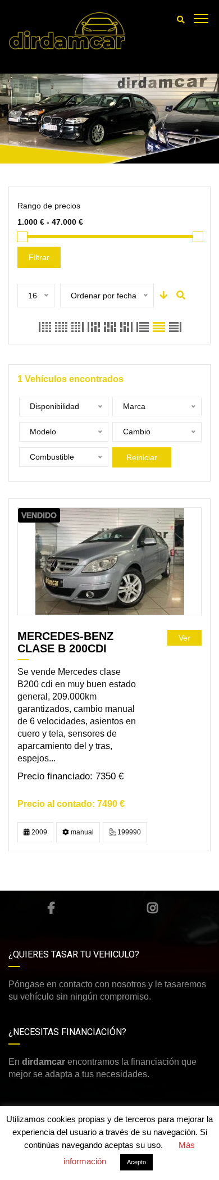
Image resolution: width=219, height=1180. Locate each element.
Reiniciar (141, 457)
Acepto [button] (136, 1162)
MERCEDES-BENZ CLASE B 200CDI (65, 642)
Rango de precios (48, 205)
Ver (184, 637)
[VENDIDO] (109, 561)
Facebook (51, 908)
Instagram (152, 908)
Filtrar (39, 257)
